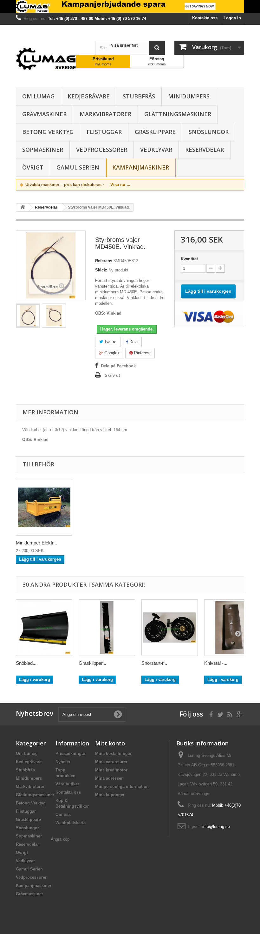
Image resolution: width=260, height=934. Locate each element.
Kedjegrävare (89, 96)
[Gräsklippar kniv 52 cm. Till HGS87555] (107, 627)
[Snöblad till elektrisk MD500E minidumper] (44, 627)
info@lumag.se (216, 826)
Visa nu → (120, 184)
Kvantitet (189, 259)
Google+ (111, 352)
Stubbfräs (139, 96)
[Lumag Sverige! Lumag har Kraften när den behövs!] (130, 6)
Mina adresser (109, 778)
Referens (103, 260)
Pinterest (142, 352)
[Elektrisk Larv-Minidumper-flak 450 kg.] (44, 507)
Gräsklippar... (92, 663)
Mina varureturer (111, 761)
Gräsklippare (155, 132)
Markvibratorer (105, 114)
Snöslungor (209, 132)
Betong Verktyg (48, 132)
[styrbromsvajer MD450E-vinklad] (28, 315)
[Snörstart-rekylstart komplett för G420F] (169, 627)
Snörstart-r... (154, 663)
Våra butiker (67, 784)
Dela (133, 341)
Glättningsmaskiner (177, 114)
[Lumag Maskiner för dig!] (51, 58)
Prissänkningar (70, 753)
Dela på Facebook (118, 366)
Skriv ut (112, 375)
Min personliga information (122, 786)
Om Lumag (38, 96)
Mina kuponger (110, 794)
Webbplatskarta (70, 822)
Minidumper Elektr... (36, 542)
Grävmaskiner (44, 114)
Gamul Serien (77, 167)
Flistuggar (104, 132)
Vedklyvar (156, 149)
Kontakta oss (205, 18)
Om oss (63, 814)
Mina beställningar (113, 753)
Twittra (109, 341)
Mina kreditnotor (111, 770)
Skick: (101, 270)
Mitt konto (110, 743)
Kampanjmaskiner (140, 167)
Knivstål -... (215, 663)
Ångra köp (60, 839)
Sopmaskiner (42, 149)
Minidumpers (189, 96)
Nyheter (62, 761)
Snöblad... (26, 663)
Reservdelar (204, 149)
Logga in (232, 18)
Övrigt (32, 167)
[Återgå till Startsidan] (22, 207)
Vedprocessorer (101, 149)
